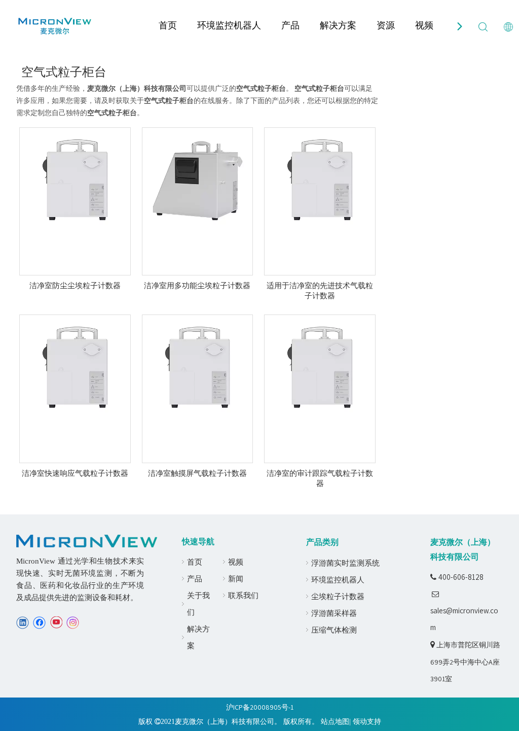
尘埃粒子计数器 (337, 596)
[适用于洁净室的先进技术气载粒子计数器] (320, 179)
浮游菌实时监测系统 (345, 563)
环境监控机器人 (229, 25)
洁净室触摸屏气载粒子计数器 (197, 473)
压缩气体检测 (334, 630)
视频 (424, 25)
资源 (386, 25)
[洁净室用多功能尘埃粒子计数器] (197, 179)
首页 (168, 25)
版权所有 (297, 721)
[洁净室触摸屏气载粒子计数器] (197, 367)
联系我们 (243, 595)
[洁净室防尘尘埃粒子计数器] (75, 179)
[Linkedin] (22, 622)
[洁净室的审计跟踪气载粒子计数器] (320, 367)
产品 (290, 25)
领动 (360, 721)
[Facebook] (39, 622)
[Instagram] (73, 623)
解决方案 (338, 25)
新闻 (235, 578)
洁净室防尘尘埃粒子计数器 (75, 285)
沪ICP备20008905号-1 (259, 707)
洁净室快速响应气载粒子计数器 (75, 473)
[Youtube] (56, 622)
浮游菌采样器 (334, 613)
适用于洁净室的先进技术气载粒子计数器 (320, 290)
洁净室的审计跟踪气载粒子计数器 (320, 478)
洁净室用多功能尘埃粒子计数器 (197, 285)
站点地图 (335, 721)
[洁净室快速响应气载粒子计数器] (75, 367)
